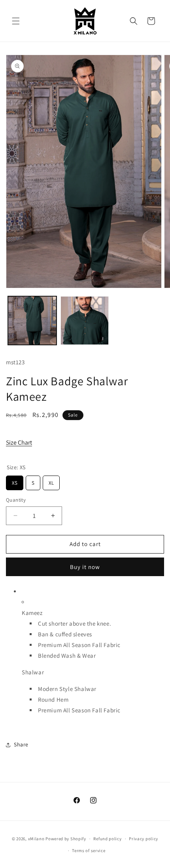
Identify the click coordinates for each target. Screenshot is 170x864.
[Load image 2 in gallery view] (84, 320)
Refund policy (107, 838)
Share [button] (21, 744)
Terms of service (88, 850)
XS (14, 481)
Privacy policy (143, 838)
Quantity (16, 500)
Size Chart (19, 442)
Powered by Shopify (65, 838)
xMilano (36, 838)
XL (51, 481)
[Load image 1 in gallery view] (32, 320)
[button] (16, 21)
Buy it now (85, 567)
